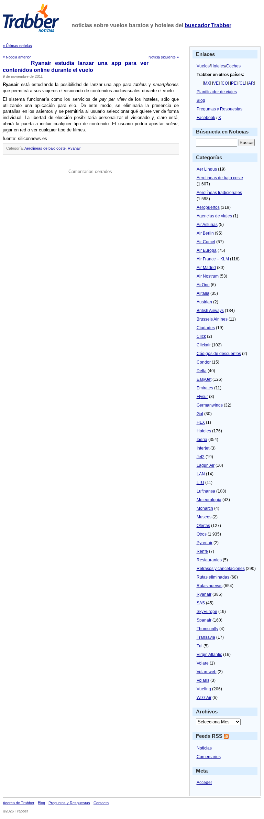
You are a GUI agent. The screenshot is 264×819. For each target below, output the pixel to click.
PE (233, 83)
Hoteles (218, 66)
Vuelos (203, 66)
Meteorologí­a (209, 499)
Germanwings (210, 405)
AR (251, 83)
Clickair (204, 345)
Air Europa (207, 250)
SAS (201, 603)
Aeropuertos (208, 207)
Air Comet (206, 241)
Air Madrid (206, 267)
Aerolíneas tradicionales (219, 192)
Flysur (202, 396)
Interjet (203, 448)
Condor (204, 362)
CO (225, 83)
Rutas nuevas (209, 585)
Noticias (204, 748)
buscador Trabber (208, 25)
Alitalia (203, 293)
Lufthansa (206, 491)
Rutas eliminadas (213, 577)
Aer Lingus (207, 169)
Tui (199, 646)
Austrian (204, 302)
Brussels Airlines (212, 319)
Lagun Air (205, 465)
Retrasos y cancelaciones (221, 568)
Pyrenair (204, 542)
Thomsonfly (207, 628)
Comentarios (209, 756)
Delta (202, 370)
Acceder (204, 782)
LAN (201, 474)
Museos (204, 517)
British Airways (210, 310)
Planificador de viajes (217, 91)
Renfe (202, 551)
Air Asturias (207, 224)
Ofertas (203, 525)
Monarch (205, 508)
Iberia (202, 439)
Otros (202, 534)
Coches (233, 66)
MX (207, 83)
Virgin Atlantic (209, 654)
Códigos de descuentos (219, 353)
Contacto (101, 803)
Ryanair (74, 148)
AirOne (203, 284)
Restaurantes (209, 560)
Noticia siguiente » (163, 57)
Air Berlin (205, 233)
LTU (200, 482)
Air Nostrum (208, 276)
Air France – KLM (213, 259)
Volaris (203, 680)
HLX (201, 422)
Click (201, 336)
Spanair (204, 620)
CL (242, 83)
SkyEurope (207, 611)
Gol (200, 413)
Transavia (206, 637)
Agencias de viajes (214, 216)
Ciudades (206, 327)
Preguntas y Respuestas (219, 109)
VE (216, 83)
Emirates (205, 388)
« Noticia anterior (17, 57)
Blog (201, 100)
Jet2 (201, 456)
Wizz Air (204, 697)
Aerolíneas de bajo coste (45, 148)
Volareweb (207, 671)
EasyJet (204, 379)
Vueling (204, 689)
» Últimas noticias (17, 46)
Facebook (206, 117)
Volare (203, 663)
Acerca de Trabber (18, 803)
